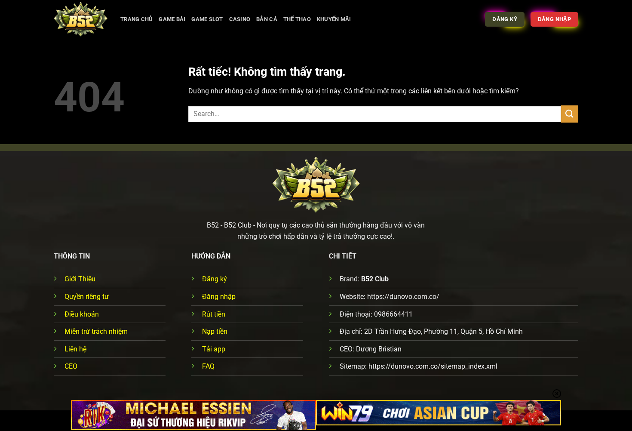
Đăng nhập (219, 296)
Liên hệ (75, 349)
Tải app (213, 349)
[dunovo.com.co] (80, 19)
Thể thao (297, 19)
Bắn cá (266, 19)
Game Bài (172, 19)
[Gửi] (569, 113)
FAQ (208, 366)
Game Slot (207, 19)
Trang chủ (136, 19)
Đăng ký (214, 279)
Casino (240, 19)
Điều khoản (81, 314)
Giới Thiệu (79, 279)
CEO (70, 366)
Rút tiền (213, 314)
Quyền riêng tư (86, 296)
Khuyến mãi (334, 19)
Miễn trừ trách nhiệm (96, 331)
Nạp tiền (214, 331)
